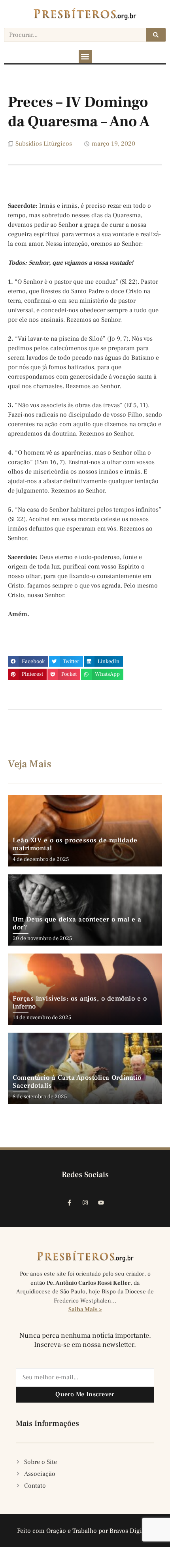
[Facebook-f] (69, 1202)
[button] (85, 56)
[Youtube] (101, 1202)
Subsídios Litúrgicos (43, 144)
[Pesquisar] (156, 35)
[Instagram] (85, 1202)
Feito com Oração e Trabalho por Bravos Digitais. (85, 1531)
